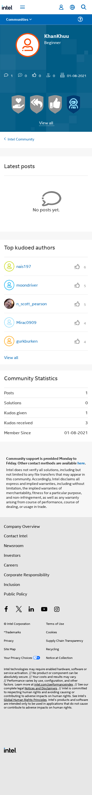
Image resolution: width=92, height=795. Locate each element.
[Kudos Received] (18, 104)
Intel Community (21, 138)
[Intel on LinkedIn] (31, 610)
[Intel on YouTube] (44, 610)
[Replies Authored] (37, 104)
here (81, 463)
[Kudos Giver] (55, 104)
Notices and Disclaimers (41, 687)
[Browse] (18, 22)
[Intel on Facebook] (6, 610)
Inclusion (12, 584)
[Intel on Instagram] (56, 610)
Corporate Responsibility (26, 575)
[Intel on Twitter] (19, 610)
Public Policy (15, 594)
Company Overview (22, 526)
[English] (72, 7)
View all (46, 123)
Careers (11, 565)
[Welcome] (73, 104)
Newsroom (14, 545)
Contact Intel (15, 536)
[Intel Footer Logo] (10, 750)
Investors (12, 555)
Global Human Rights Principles (25, 699)
